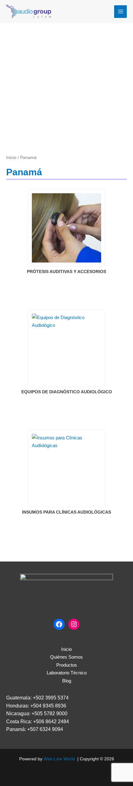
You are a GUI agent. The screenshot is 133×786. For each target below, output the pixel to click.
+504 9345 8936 (48, 705)
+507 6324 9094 (45, 729)
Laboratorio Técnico (67, 672)
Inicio (11, 157)
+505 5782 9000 (49, 713)
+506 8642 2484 (51, 721)
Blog (66, 680)
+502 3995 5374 (51, 697)
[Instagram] (73, 624)
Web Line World (59, 758)
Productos (66, 665)
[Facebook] (59, 624)
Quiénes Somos (66, 657)
